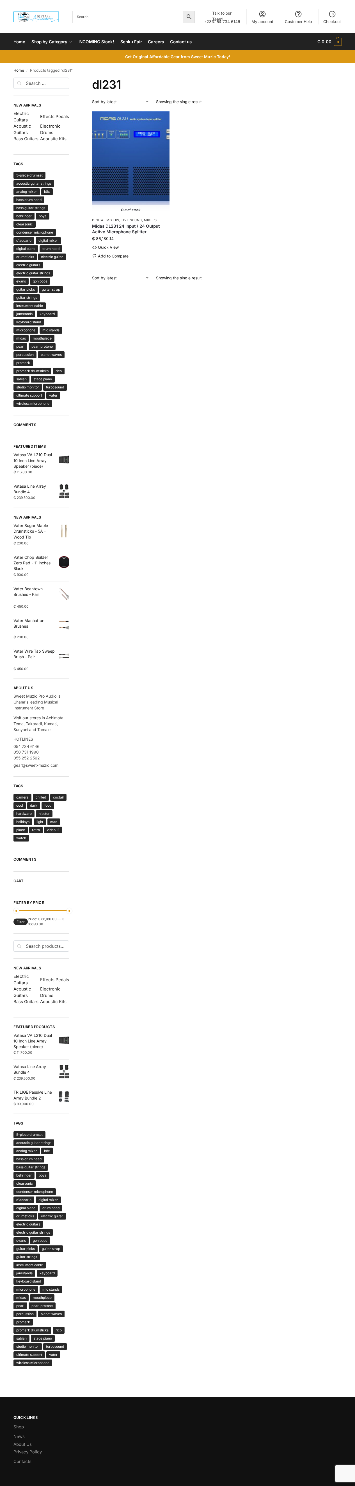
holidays (22, 822)
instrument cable (29, 306)
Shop (18, 1427)
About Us (22, 1444)
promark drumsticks (32, 371)
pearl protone (42, 346)
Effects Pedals (54, 116)
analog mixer (26, 191)
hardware (24, 813)
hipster (44, 813)
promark (23, 363)
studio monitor (27, 387)
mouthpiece (42, 338)
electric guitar (52, 257)
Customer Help (298, 21)
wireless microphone (32, 403)
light (39, 822)
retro (36, 830)
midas (21, 338)
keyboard (47, 314)
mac (53, 822)
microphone (25, 330)
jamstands (24, 314)
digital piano (25, 248)
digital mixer (48, 240)
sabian (21, 379)
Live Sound (132, 220)
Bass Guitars (25, 138)
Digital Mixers (105, 220)
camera (22, 797)
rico (59, 371)
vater (53, 395)
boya (43, 216)
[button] (329, 41)
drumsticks (25, 257)
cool (19, 805)
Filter (21, 922)
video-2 (53, 830)
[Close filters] (70, 81)
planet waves (51, 354)
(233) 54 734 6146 (222, 17)
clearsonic (24, 224)
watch (21, 838)
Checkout (332, 21)
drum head (50, 248)
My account (262, 21)
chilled (41, 797)
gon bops (40, 281)
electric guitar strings (33, 273)
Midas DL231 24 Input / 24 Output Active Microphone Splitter (126, 228)
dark (33, 805)
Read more (130, 264)
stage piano (43, 379)
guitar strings (26, 297)
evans (21, 281)
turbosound (55, 387)
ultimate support (29, 395)
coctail (58, 797)
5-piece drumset (29, 175)
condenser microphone (34, 232)
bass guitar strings (30, 208)
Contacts (22, 1461)
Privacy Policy (27, 1452)
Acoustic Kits (53, 138)
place (20, 830)
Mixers (150, 220)
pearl (20, 346)
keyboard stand (28, 322)
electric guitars (28, 265)
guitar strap (51, 289)
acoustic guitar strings (33, 183)
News (19, 1436)
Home (18, 70)
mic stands (50, 330)
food (47, 805)
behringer (24, 216)
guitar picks (25, 289)
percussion (25, 354)
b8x (47, 191)
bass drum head (29, 200)
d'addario (23, 240)
